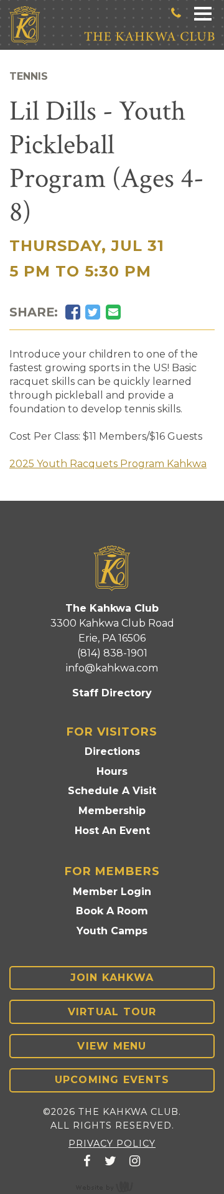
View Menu (111, 1046)
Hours (112, 771)
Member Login (112, 892)
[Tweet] (92, 312)
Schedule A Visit (112, 791)
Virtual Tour (112, 1012)
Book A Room (112, 911)
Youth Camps (112, 931)
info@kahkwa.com (112, 668)
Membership (112, 811)
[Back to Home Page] (24, 25)
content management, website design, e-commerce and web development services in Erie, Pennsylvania (112, 1186)
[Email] (113, 312)
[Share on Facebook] (72, 312)
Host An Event (112, 830)
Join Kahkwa (112, 977)
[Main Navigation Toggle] (203, 13)
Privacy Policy (112, 1143)
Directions (112, 751)
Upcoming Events (112, 1080)
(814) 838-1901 (112, 653)
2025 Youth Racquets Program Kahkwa (108, 464)
